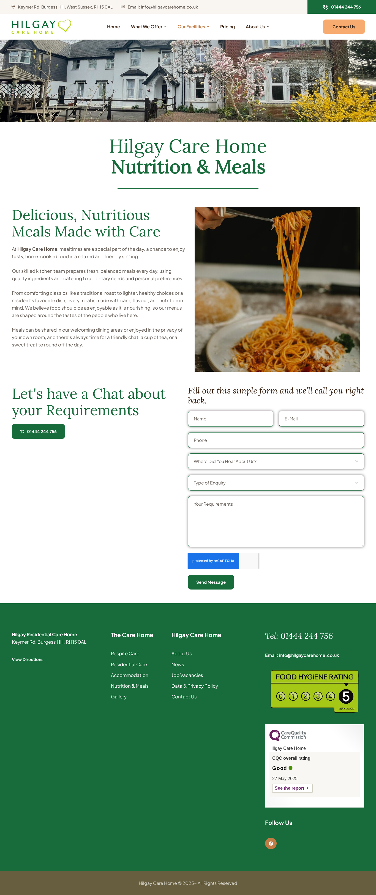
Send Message (211, 582)
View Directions (27, 659)
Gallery (119, 696)
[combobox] (276, 461)
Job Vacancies (187, 675)
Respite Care (125, 653)
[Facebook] (271, 843)
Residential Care (129, 664)
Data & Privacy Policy (194, 686)
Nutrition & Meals (130, 686)
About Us (181, 653)
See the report (289, 788)
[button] (341, 7)
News (177, 664)
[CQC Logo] (287, 740)
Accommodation (129, 675)
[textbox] (274, 461)
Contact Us (184, 696)
